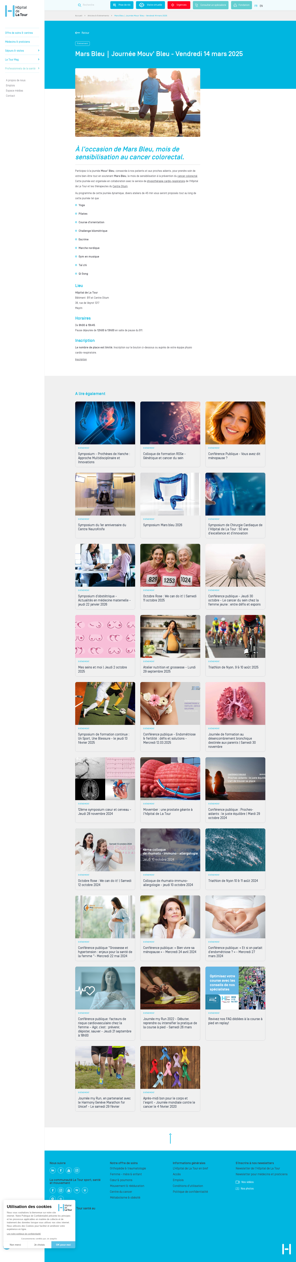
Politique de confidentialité (190, 1192)
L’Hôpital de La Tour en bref (190, 1168)
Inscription (81, 359)
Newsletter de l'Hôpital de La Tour (258, 1168)
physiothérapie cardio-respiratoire (166, 181)
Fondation (244, 5)
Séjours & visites (14, 50)
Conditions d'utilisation (188, 1186)
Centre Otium (120, 186)
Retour (85, 32)
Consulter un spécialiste (213, 5)
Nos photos (247, 1188)
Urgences (182, 5)
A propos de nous (16, 80)
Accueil (78, 16)
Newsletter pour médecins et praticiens (262, 1174)
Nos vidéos (248, 1182)
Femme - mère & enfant (126, 1174)
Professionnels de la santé (20, 68)
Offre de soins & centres (19, 32)
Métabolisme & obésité (125, 1197)
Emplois (10, 85)
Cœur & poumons (121, 1180)
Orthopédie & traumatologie (128, 1168)
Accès (177, 1174)
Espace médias (14, 90)
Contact (10, 95)
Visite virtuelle (154, 5)
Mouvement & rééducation (127, 1186)
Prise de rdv (125, 5)
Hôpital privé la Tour (16, 11)
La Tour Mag (12, 59)
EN (261, 6)
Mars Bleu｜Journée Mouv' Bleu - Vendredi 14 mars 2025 (140, 16)
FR (256, 6)
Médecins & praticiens (17, 41)
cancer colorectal (187, 176)
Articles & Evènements (98, 16)
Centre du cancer (121, 1192)
